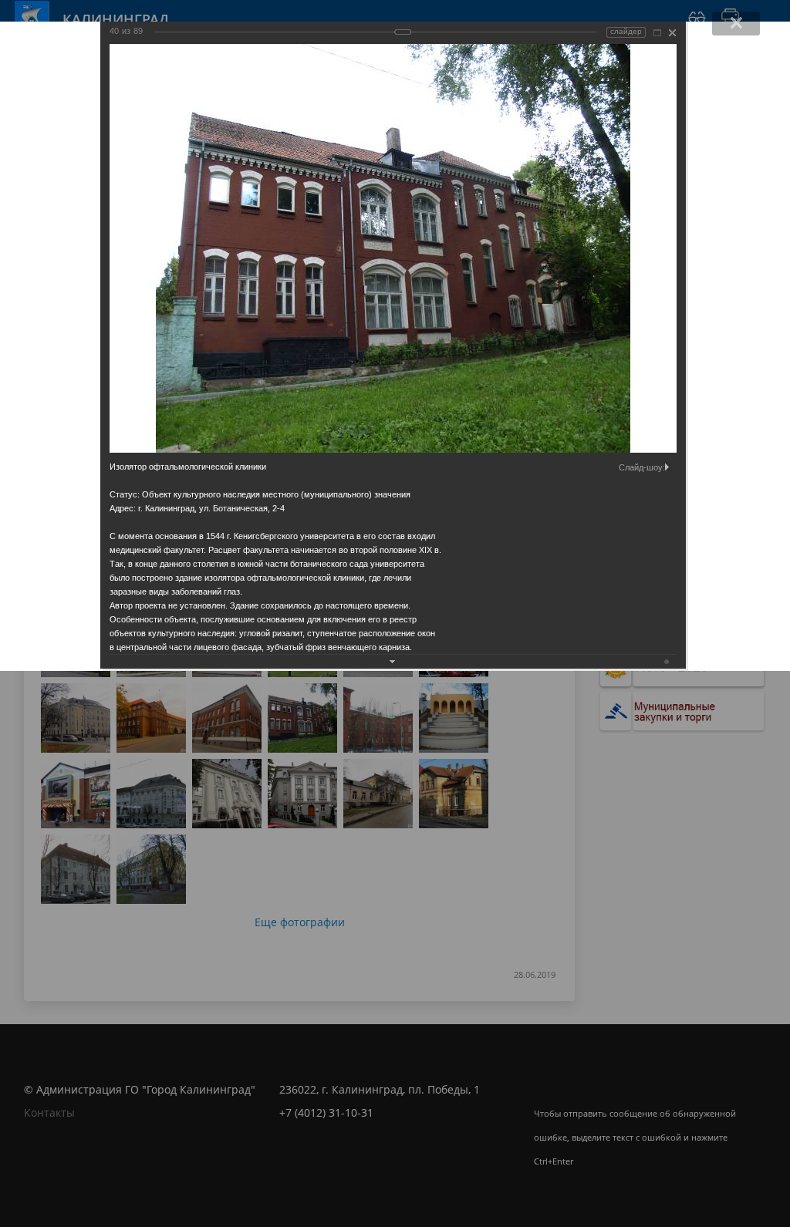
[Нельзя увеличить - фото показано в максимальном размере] (657, 32)
